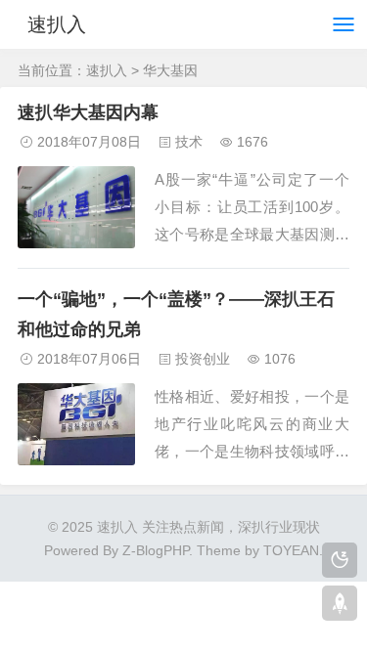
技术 (189, 142)
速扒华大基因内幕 (88, 112)
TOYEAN (291, 550)
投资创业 (202, 359)
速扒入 (56, 24)
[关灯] (339, 560)
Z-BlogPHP (155, 550)
